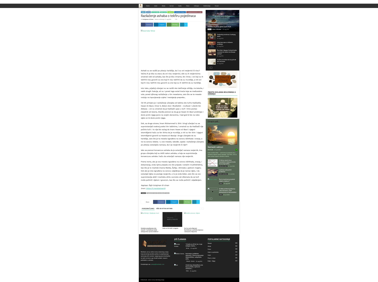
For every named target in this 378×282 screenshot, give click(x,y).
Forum (217, 6)
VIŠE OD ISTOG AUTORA (164, 208)
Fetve (187, 6)
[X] (235, 1)
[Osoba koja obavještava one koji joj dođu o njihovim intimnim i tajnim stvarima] (179, 267)
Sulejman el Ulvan (148, 19)
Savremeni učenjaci (180, 12)
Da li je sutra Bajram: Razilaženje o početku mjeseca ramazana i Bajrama (193, 229)
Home (148, 6)
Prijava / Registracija (145, 1)
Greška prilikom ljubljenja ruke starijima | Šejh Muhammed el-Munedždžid (227, 190)
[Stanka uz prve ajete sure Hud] (222, 21)
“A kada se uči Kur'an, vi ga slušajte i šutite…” (194, 245)
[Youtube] (238, 1)
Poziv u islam (211, 258)
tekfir (167, 193)
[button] (236, 6)
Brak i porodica (223, 174)
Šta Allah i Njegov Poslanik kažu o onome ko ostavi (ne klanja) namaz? (227, 52)
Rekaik (210, 243)
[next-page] (203, 208)
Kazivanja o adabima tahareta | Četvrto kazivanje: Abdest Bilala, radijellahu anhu (195, 256)
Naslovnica (143, 10)
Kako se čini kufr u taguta (170, 228)
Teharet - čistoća (190, 261)
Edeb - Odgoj (211, 261)
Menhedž (170, 12)
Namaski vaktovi (215, 147)
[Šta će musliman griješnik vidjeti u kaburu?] (213, 182)
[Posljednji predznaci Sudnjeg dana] (212, 36)
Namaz (210, 144)
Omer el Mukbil (216, 29)
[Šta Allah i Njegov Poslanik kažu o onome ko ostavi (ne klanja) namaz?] (212, 52)
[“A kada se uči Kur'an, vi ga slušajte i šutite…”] (179, 247)
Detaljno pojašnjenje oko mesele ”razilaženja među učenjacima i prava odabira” (149, 229)
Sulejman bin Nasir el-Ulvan (194, 12)
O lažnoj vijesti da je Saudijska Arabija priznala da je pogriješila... (227, 162)
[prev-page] (200, 208)
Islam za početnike (213, 252)
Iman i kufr (163, 12)
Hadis (180, 6)
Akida (163, 6)
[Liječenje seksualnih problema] (213, 172)
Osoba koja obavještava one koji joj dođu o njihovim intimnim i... (194, 266)
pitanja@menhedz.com (157, 264)
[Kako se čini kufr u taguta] (172, 219)
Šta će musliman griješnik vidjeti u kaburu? (227, 180)
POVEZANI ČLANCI (148, 208)
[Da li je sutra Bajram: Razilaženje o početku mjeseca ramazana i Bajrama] (194, 219)
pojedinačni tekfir (152, 193)
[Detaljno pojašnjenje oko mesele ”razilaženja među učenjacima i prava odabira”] (151, 219)
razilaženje (161, 193)
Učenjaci (196, 6)
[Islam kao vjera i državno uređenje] (212, 44)
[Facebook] (232, 1)
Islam (155, 6)
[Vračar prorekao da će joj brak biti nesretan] (212, 62)
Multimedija (206, 6)
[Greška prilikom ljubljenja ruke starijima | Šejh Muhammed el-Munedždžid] (213, 191)
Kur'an (172, 6)
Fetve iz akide (155, 12)
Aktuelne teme (223, 166)
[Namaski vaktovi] (222, 135)
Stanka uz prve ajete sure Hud (219, 27)
